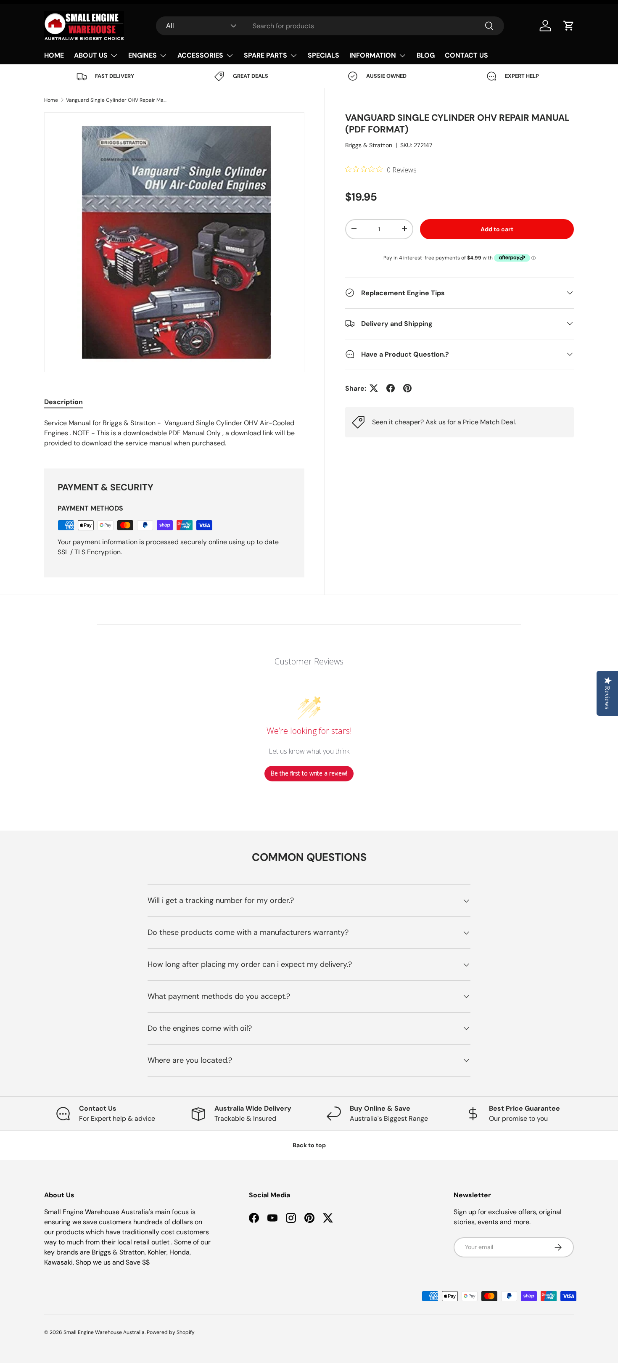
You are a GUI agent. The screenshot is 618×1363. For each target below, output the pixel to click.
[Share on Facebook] (390, 388)
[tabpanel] (174, 433)
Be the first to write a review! (309, 773)
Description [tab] (63, 401)
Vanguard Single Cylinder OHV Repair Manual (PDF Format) (116, 100)
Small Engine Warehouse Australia (104, 1332)
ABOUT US (91, 55)
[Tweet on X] (373, 388)
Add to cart (497, 229)
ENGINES (142, 55)
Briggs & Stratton (368, 144)
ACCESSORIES (200, 55)
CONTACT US (466, 55)
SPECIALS (323, 55)
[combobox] (330, 25)
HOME (54, 55)
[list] (174, 242)
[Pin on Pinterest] (407, 388)
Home (51, 100)
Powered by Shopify (171, 1332)
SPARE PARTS (265, 55)
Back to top (309, 1145)
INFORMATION (372, 55)
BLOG (426, 55)
